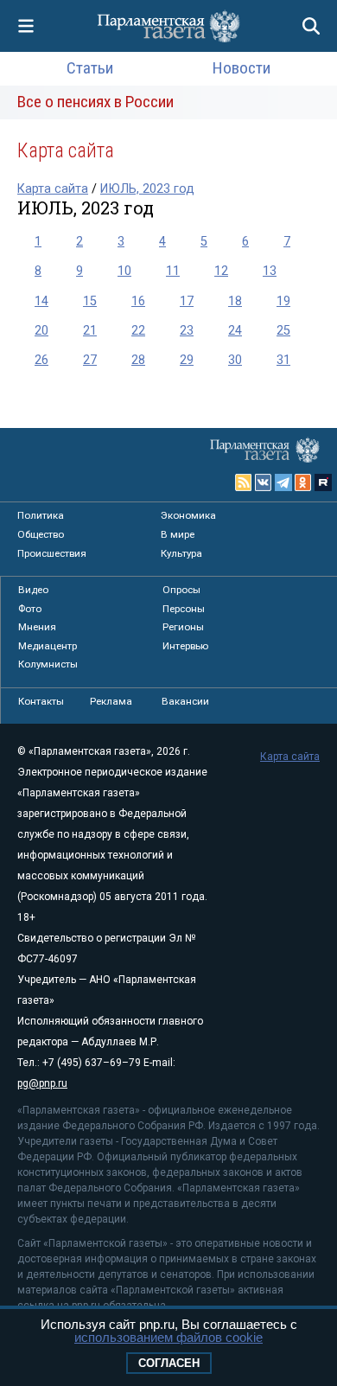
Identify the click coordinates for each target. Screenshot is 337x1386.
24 (235, 330)
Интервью (185, 646)
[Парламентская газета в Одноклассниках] (303, 482)
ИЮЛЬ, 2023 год (147, 189)
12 (221, 271)
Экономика (188, 515)
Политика (40, 515)
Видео (33, 590)
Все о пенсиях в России (95, 102)
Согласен (169, 1363)
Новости (241, 68)
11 (173, 271)
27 (90, 360)
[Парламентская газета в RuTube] (323, 482)
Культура (181, 553)
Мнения (37, 627)
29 (187, 360)
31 (283, 360)
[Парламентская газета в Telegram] (283, 482)
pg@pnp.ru (42, 1083)
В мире (177, 534)
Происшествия (51, 553)
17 (187, 301)
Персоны (183, 609)
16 (138, 301)
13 (270, 271)
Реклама (111, 701)
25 (283, 330)
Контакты (41, 701)
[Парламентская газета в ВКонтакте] (263, 482)
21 (90, 330)
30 (235, 360)
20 (41, 330)
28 (138, 360)
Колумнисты (48, 664)
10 (124, 271)
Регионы (183, 627)
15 (90, 301)
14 (41, 301)
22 (138, 330)
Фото (29, 609)
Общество (40, 534)
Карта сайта (52, 189)
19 (283, 301)
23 (187, 330)
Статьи (90, 68)
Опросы (181, 590)
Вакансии (185, 701)
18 (235, 301)
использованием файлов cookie (168, 1337)
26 (41, 360)
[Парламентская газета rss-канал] (243, 482)
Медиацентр (47, 646)
